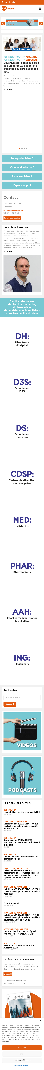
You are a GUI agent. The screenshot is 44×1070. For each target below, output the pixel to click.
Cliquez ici (8, 974)
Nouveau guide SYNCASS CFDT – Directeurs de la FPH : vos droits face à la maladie (21, 842)
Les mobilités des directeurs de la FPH (21, 812)
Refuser (22, 1054)
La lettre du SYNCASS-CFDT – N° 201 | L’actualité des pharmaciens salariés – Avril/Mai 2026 (21, 826)
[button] (40, 1021)
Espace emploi (22, 185)
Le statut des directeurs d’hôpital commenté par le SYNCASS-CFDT (19, 932)
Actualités (31, 57)
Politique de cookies (21, 1065)
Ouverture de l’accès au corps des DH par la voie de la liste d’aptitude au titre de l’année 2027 (21, 67)
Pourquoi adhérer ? (22, 158)
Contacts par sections (12, 218)
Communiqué (31, 60)
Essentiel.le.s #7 (11, 903)
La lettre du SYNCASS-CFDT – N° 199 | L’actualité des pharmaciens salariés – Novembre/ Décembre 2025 (21, 917)
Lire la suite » (8, 251)
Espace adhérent (22, 176)
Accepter (22, 1048)
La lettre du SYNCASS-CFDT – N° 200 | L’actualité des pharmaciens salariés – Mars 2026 (21, 891)
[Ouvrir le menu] (40, 8)
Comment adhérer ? (22, 167)
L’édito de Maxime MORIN (15, 227)
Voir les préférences (22, 1060)
